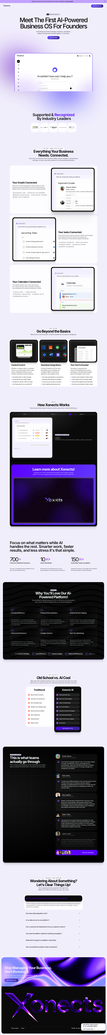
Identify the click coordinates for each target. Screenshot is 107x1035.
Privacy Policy (15, 1028)
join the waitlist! (69, 1)
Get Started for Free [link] (68, 728)
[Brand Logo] (6, 6)
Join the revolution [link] (88, 852)
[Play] (53, 500)
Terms (22, 1028)
